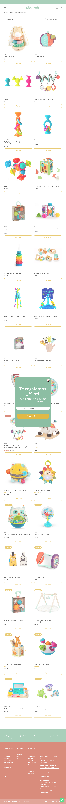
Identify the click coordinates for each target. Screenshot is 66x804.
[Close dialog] (48, 380)
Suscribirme (33, 416)
